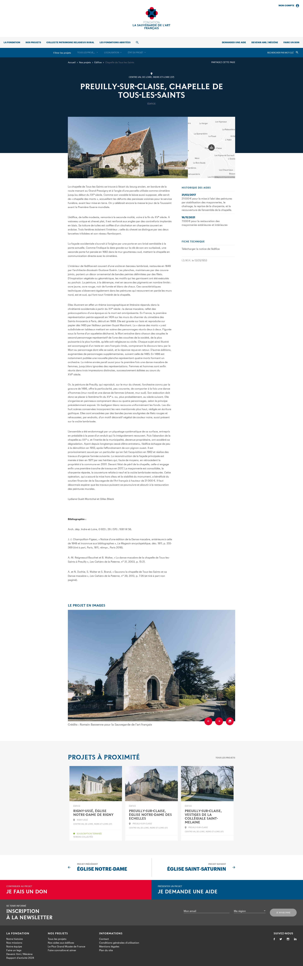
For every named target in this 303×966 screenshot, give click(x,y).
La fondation (12, 42)
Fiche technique (193, 241)
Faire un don (291, 42)
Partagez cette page (223, 62)
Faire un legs (13, 950)
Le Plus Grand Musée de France (66, 946)
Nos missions (14, 942)
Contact (104, 938)
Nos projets (33, 42)
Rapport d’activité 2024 (20, 957)
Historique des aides (196, 188)
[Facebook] (274, 939)
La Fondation (17, 933)
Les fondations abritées (115, 42)
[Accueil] (151, 18)
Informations (110, 933)
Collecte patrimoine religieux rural (70, 42)
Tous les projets (225, 757)
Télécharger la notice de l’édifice (201, 248)
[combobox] (87, 52)
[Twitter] (280, 939)
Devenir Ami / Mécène (264, 42)
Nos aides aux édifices (61, 942)
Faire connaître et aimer (62, 950)
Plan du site (106, 950)
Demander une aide (234, 42)
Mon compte (286, 5)
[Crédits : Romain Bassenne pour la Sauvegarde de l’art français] (151, 665)
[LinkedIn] (295, 939)
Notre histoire (14, 938)
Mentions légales (109, 946)
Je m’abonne (283, 912)
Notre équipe (14, 946)
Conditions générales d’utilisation (119, 942)
